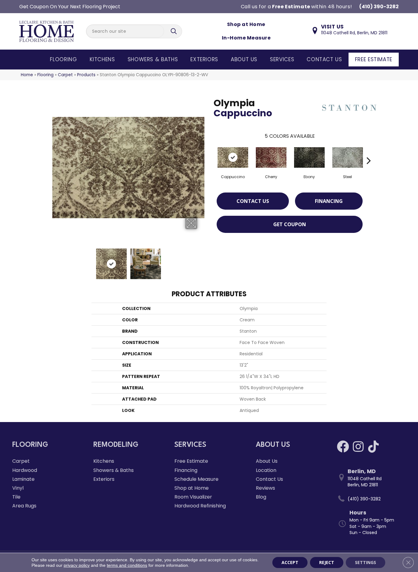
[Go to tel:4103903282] (371, 499)
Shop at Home (246, 24)
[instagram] (358, 446)
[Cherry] (271, 157)
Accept (290, 562)
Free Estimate (373, 59)
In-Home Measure (246, 37)
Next (201, 261)
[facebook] (343, 446)
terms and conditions (127, 565)
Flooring (63, 59)
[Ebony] (309, 157)
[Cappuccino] (233, 157)
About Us (244, 59)
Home (27, 75)
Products (86, 75)
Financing (329, 201)
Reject (326, 562)
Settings (365, 562)
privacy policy (77, 565)
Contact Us (324, 59)
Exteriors (204, 59)
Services (282, 59)
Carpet (65, 75)
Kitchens (102, 59)
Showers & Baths (153, 59)
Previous (55, 261)
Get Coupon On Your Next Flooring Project (69, 6)
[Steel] (347, 157)
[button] (174, 31)
